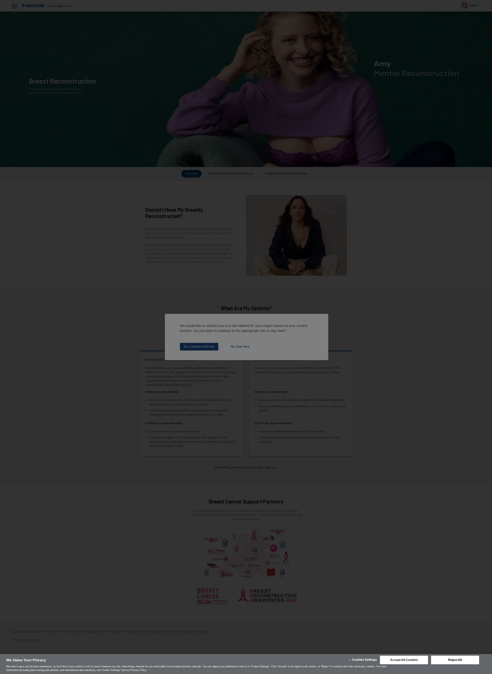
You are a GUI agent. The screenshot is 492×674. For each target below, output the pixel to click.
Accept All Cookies (404, 660)
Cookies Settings (364, 659)
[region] (246, 664)
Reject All (455, 660)
